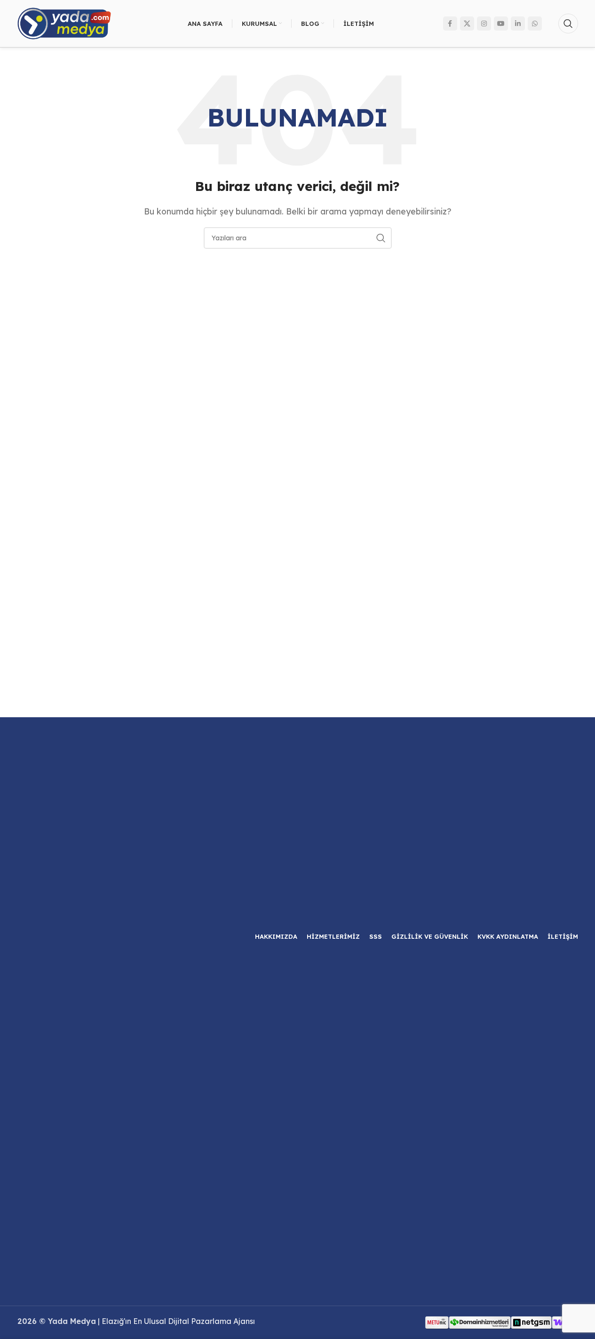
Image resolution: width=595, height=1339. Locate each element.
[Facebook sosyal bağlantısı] (450, 23)
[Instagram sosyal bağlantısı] (484, 23)
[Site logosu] (64, 22)
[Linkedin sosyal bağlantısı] (518, 23)
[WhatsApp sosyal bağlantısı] (535, 23)
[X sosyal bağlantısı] (467, 23)
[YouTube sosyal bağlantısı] (501, 23)
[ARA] (381, 238)
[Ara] (568, 23)
